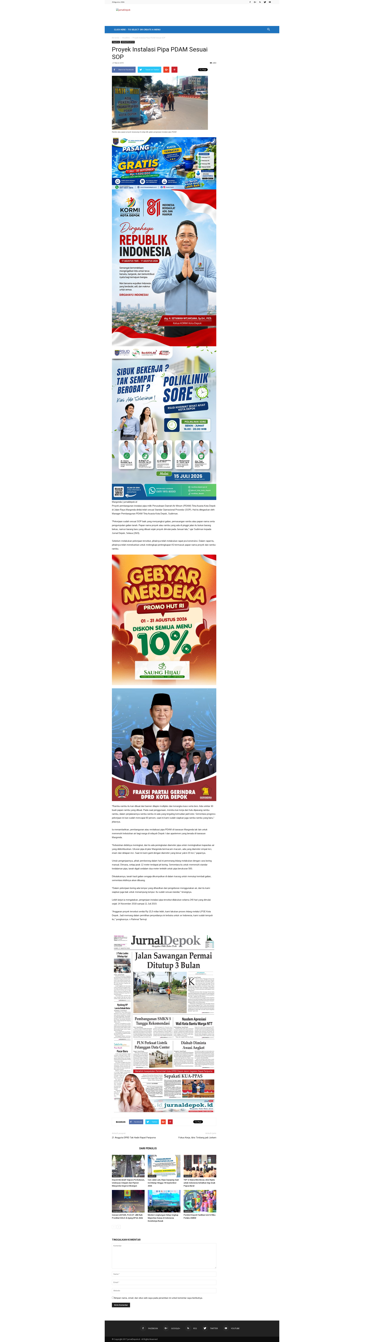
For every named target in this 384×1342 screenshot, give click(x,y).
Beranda (115, 37)
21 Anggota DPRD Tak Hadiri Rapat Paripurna (134, 1137)
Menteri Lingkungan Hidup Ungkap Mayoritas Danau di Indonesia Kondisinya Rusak (163, 1218)
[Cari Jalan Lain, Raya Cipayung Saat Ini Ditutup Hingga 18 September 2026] (164, 1166)
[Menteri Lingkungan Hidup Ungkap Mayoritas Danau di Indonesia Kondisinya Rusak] (164, 1201)
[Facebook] (250, 2)
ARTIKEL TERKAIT (125, 1148)
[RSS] (260, 2)
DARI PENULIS (148, 1148)
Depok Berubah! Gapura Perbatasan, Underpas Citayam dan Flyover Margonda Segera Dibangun (128, 1183)
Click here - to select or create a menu (137, 29)
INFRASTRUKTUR (128, 42)
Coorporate (117, 1211)
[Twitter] (265, 2)
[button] (268, 29)
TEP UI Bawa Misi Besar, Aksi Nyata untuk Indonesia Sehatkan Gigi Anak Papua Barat (199, 1183)
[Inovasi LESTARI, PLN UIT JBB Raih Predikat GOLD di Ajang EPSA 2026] (128, 1201)
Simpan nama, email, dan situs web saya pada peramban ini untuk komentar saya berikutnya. (158, 1298)
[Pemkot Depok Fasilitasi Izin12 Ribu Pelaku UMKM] (200, 1201)
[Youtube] (270, 2)
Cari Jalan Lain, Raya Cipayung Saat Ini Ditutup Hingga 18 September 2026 (163, 1183)
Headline (126, 37)
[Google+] (255, 2)
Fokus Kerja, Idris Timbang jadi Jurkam (197, 1137)
